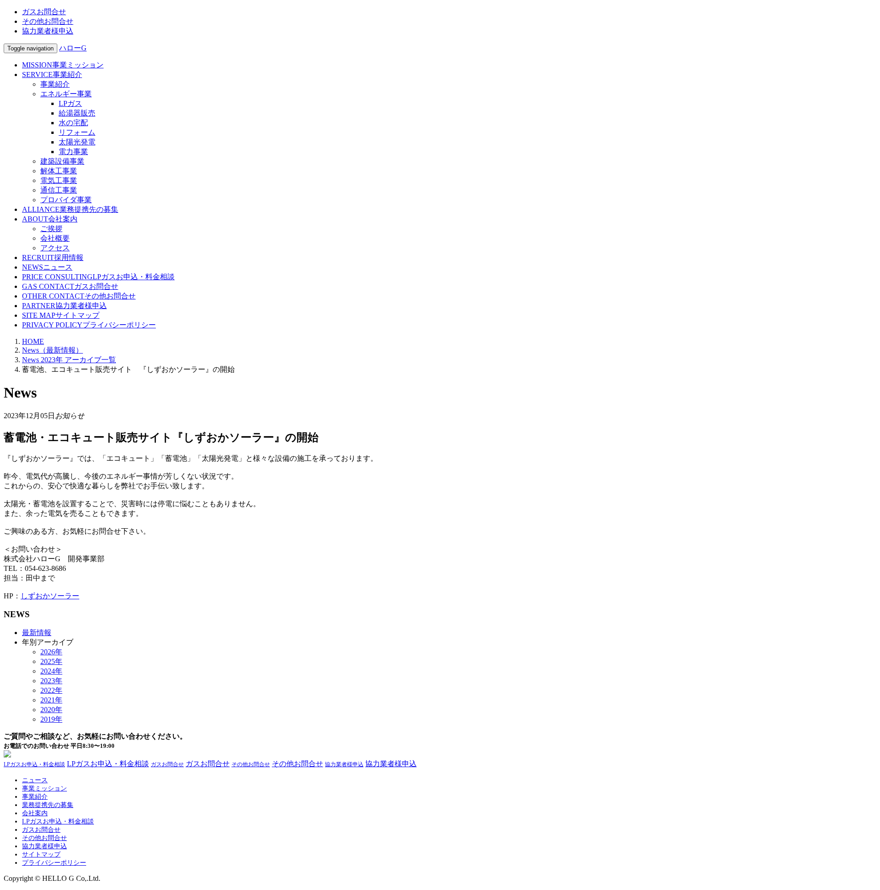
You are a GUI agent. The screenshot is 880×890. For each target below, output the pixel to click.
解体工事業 (58, 171)
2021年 (51, 700)
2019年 (51, 719)
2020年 (51, 709)
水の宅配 (73, 123)
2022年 (51, 690)
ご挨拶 (51, 228)
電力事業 (73, 151)
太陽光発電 (77, 142)
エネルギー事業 (66, 94)
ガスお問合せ (44, 12)
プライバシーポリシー (89, 325)
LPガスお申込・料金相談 (98, 277)
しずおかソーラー (50, 596)
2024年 (51, 671)
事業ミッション (63, 65)
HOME (33, 341)
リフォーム (77, 132)
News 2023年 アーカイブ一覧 (69, 360)
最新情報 (36, 632)
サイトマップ (60, 315)
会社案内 (49, 219)
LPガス (70, 103)
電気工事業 (58, 180)
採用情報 (52, 257)
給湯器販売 (77, 113)
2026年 (51, 652)
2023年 (51, 681)
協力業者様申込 (47, 31)
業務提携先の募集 (70, 209)
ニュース (47, 267)
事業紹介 (52, 74)
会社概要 (55, 238)
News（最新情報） (52, 350)
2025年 (51, 661)
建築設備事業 (62, 161)
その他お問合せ (47, 21)
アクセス (55, 248)
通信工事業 (58, 190)
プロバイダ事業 (66, 200)
